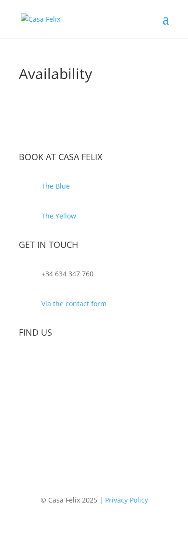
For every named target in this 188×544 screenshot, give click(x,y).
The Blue (55, 185)
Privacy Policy (126, 499)
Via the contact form (74, 303)
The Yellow (58, 215)
